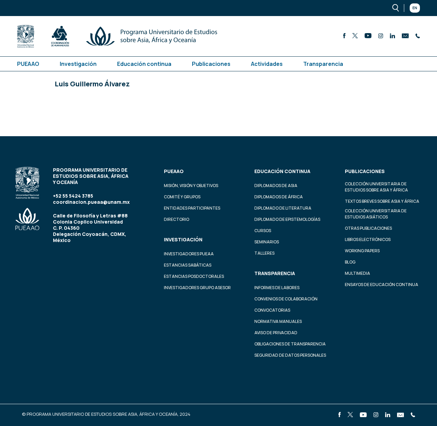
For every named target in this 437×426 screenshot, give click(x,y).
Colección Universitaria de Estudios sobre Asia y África (376, 187)
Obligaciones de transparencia (290, 344)
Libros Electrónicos (368, 239)
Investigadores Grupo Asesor (197, 287)
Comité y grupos (182, 197)
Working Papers (362, 251)
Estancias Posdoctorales (194, 276)
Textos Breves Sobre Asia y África (382, 201)
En (414, 7)
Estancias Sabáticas (187, 265)
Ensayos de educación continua (381, 284)
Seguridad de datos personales (290, 355)
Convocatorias (272, 310)
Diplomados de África (278, 197)
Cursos (262, 230)
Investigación (78, 64)
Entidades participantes (192, 208)
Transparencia (323, 64)
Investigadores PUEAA (189, 254)
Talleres (264, 253)
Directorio (176, 219)
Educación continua (144, 64)
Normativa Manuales (278, 321)
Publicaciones (211, 64)
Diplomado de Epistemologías (287, 219)
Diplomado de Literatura (282, 208)
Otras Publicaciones (368, 228)
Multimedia (357, 273)
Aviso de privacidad (275, 333)
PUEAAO (28, 64)
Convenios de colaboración (286, 299)
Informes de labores (276, 287)
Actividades (267, 64)
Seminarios (266, 242)
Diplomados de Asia (275, 185)
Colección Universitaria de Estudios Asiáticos (376, 214)
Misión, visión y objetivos (191, 185)
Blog (350, 262)
